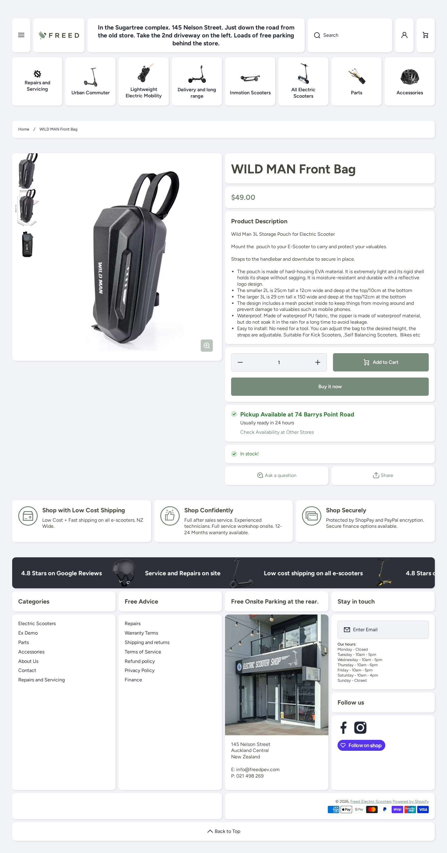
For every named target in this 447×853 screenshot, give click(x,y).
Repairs (132, 623)
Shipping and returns (147, 642)
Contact (27, 670)
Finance (133, 680)
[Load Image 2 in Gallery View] (27, 209)
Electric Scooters (37, 623)
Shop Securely (346, 510)
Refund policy (140, 661)
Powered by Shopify (411, 801)
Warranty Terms (141, 633)
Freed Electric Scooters (371, 801)
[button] (426, 35)
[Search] (314, 35)
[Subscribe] (420, 630)
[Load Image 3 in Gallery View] (27, 244)
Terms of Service (143, 652)
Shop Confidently (209, 510)
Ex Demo (28, 633)
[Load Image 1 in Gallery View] (27, 171)
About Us (28, 661)
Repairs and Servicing (41, 680)
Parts (23, 642)
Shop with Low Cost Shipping (83, 510)
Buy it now (330, 386)
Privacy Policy (139, 670)
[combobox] (350, 35)
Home (23, 129)
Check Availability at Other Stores (277, 432)
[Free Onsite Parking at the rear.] (276, 675)
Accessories (31, 652)
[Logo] (59, 35)
